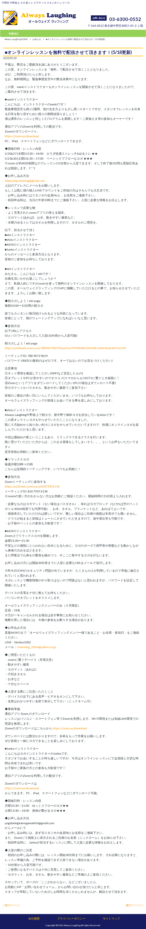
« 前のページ (11, 905)
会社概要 (34, 918)
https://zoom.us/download (22, 136)
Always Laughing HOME (16, 39)
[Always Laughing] (39, 24)
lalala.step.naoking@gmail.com (25, 180)
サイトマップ (111, 918)
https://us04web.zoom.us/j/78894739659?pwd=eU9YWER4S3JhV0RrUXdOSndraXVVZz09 (65, 348)
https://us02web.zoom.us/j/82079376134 (32, 486)
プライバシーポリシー (71, 918)
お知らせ (37, 39)
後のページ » (134, 905)
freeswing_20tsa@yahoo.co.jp (36, 647)
